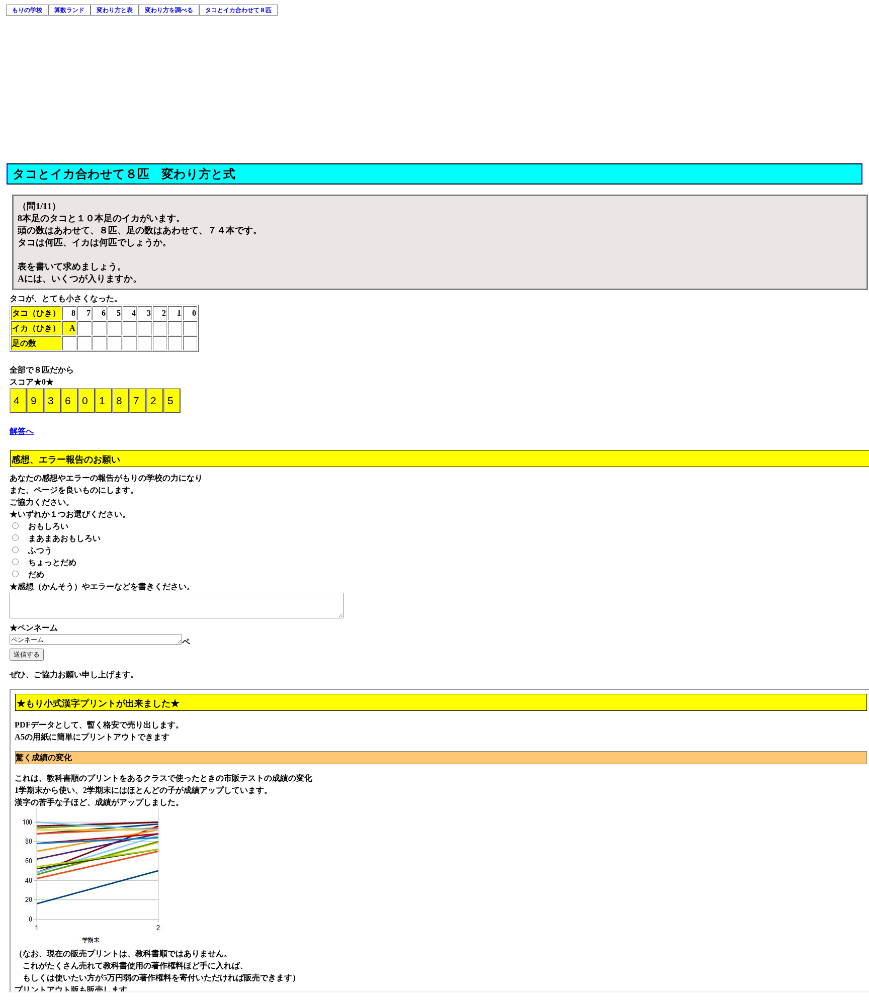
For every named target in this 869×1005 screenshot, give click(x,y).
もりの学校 (27, 10)
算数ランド (69, 10)
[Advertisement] (435, 88)
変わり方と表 (115, 10)
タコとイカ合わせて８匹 (238, 10)
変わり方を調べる (169, 10)
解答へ (22, 431)
